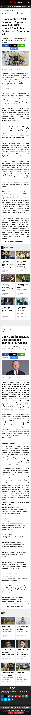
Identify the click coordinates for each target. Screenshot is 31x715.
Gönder (22, 45)
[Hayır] (29, 710)
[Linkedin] (12, 696)
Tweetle (14, 45)
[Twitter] (5, 696)
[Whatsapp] (23, 696)
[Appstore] (2, 699)
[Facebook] (2, 696)
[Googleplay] (5, 699)
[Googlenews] (26, 696)
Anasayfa (5, 10)
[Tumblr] (12, 699)
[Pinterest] (19, 696)
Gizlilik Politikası (19, 712)
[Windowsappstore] (9, 699)
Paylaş (6, 45)
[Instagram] (9, 696)
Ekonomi (11, 10)
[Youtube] (16, 696)
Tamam (10, 712)
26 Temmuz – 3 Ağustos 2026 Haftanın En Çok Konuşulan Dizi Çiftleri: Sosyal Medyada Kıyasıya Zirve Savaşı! (19, 6)
